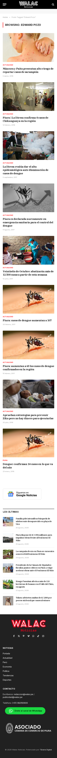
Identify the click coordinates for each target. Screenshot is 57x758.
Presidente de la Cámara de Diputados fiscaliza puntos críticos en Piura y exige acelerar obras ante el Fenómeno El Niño (35, 568)
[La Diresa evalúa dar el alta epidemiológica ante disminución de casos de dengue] (28, 145)
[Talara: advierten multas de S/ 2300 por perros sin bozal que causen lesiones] (8, 600)
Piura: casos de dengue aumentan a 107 (27, 320)
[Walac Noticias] (28, 4)
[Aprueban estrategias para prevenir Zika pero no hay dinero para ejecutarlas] (28, 394)
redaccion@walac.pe (23, 694)
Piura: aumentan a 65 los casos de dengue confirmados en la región (28, 368)
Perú (5, 662)
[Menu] (4, 4)
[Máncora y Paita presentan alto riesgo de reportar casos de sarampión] (28, 47)
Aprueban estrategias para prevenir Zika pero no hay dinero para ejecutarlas (28, 417)
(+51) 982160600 (20, 703)
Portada (6, 653)
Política (6, 671)
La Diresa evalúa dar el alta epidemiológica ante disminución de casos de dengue (25, 170)
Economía (7, 666)
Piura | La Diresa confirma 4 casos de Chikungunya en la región (25, 119)
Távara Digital (46, 750)
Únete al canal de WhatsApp (28, 711)
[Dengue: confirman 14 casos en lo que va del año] (28, 443)
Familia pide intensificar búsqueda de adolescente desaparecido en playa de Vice (34, 521)
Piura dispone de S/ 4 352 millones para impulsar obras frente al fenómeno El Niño (34, 538)
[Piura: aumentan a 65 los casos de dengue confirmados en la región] (28, 345)
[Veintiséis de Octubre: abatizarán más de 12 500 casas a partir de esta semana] (28, 250)
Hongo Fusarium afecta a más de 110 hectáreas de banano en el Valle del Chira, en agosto (35, 584)
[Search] (52, 4)
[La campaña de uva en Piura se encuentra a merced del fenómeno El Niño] (8, 554)
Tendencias (8, 675)
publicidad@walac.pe (12, 697)
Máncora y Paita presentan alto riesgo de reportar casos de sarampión (28, 70)
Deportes (7, 680)
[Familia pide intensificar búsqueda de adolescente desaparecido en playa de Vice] (8, 521)
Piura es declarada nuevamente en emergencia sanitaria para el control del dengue (28, 222)
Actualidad (7, 658)
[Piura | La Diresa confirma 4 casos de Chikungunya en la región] (28, 96)
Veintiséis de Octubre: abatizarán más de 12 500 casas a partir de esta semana (28, 273)
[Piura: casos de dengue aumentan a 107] (28, 299)
